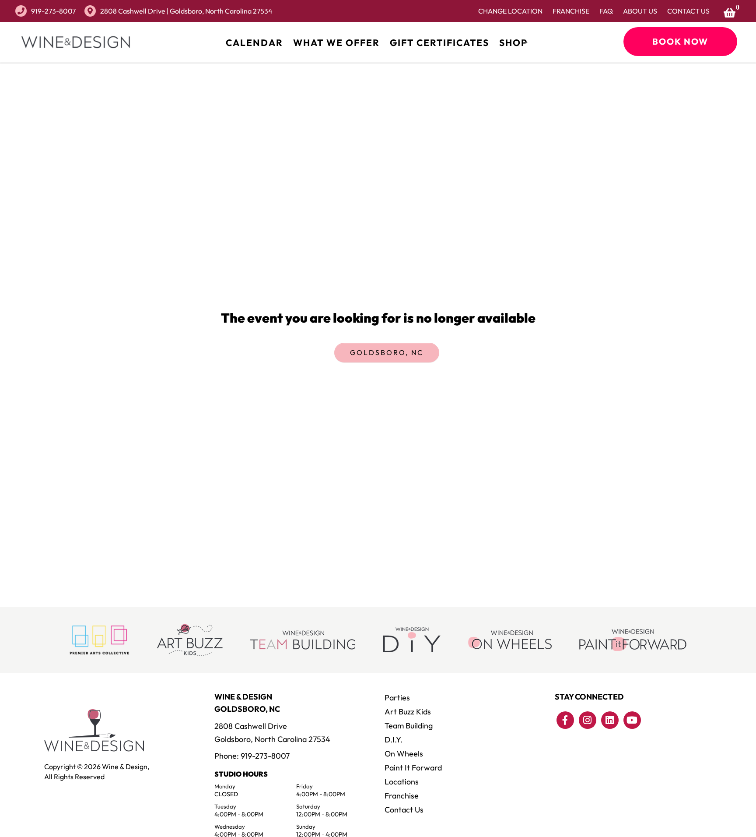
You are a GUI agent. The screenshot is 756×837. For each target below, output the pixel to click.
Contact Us (688, 11)
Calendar (254, 42)
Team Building (409, 726)
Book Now (680, 41)
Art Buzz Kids (408, 712)
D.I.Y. (393, 740)
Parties (397, 698)
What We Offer (336, 42)
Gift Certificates (439, 42)
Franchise (571, 11)
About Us (640, 11)
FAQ (606, 11)
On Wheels (404, 754)
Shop (513, 42)
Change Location (510, 11)
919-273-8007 (53, 11)
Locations (402, 782)
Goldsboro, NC (387, 352)
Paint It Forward (413, 768)
